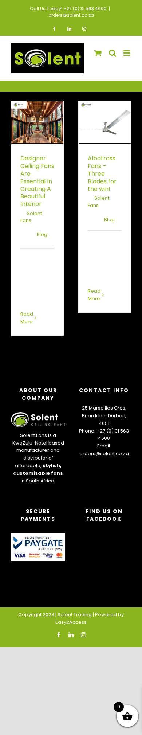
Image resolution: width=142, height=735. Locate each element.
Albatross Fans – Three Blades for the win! (102, 173)
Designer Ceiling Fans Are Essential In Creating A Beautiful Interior (37, 181)
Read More (94, 295)
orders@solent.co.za (71, 15)
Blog (42, 234)
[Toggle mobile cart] (98, 53)
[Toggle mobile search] (112, 53)
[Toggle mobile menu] (127, 53)
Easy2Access (71, 622)
